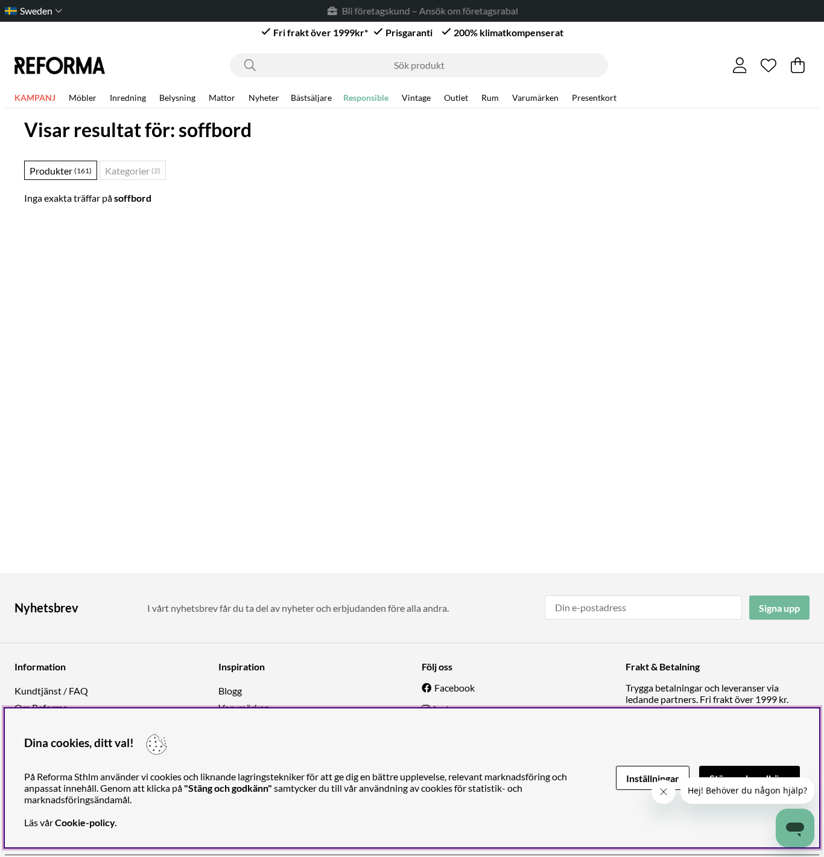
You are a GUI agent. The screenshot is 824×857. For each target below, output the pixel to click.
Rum (490, 97)
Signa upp (779, 608)
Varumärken (535, 97)
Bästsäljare (311, 97)
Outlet (456, 97)
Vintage (416, 97)
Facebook (454, 687)
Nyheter (264, 97)
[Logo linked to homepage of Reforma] (59, 65)
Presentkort (594, 97)
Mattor (222, 97)
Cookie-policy (85, 822)
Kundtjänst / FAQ (51, 690)
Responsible (365, 97)
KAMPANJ (34, 97)
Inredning (128, 97)
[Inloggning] (740, 65)
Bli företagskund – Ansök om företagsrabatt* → (431, 10)
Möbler (83, 97)
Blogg (230, 690)
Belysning (177, 97)
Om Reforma (41, 707)
